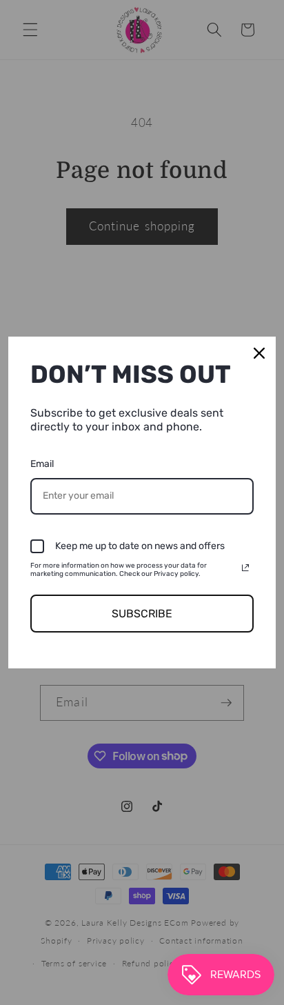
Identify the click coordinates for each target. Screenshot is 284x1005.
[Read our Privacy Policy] (245, 567)
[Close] (259, 353)
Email (42, 464)
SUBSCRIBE (142, 613)
